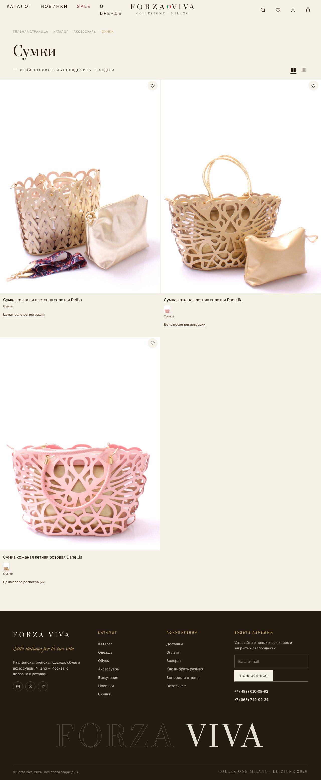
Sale (84, 6)
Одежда (105, 652)
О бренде (111, 10)
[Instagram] (18, 686)
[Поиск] (262, 9)
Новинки (54, 6)
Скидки (104, 694)
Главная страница (30, 31)
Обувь (103, 660)
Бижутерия (108, 677)
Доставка (174, 644)
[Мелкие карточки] (303, 70)
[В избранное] (153, 86)
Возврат (173, 660)
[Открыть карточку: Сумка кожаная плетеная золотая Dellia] (80, 203)
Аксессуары (85, 31)
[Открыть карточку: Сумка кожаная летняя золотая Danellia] (241, 203)
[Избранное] (277, 9)
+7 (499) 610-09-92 (251, 691)
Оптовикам (176, 686)
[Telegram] (43, 686)
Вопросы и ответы (182, 677)
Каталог (19, 6)
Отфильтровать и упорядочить (55, 70)
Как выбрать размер (184, 669)
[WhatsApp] (30, 686)
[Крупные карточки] (293, 70)
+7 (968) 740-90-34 (251, 699)
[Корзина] (307, 9)
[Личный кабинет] (292, 9)
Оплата (172, 652)
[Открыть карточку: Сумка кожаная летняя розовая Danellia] (80, 461)
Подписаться (254, 676)
